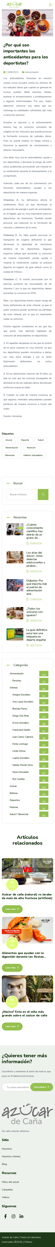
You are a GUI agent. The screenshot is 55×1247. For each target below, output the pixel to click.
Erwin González (28, 723)
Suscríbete (40, 1087)
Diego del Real (28, 716)
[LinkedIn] (21, 1216)
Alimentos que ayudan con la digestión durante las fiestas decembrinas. (23, 956)
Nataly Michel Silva (28, 765)
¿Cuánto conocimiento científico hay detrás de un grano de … (34, 531)
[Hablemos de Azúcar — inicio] (27, 1113)
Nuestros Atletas (11, 1156)
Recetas (28, 681)
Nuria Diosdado (28, 772)
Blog (4, 1164)
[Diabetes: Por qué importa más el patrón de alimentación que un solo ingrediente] (15, 585)
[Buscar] (43, 494)
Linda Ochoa (28, 751)
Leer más (11, 909)
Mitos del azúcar (10, 1182)
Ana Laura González (28, 702)
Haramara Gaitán (28, 730)
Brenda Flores (28, 709)
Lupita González (28, 758)
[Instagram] (13, 1216)
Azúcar (28, 786)
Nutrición (31, 447)
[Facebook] (5, 1216)
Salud (41, 440)
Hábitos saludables (33, 455)
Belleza (27, 793)
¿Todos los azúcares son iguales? (34, 612)
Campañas (7, 1189)
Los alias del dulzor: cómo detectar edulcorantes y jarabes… (35, 559)
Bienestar (10, 455)
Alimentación (11, 447)
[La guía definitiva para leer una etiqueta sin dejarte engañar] (15, 634)
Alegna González (28, 695)
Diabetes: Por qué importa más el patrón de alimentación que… (36, 587)
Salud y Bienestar (27, 815)
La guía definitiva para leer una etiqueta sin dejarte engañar (36, 635)
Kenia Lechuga (28, 744)
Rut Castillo (28, 779)
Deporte (25, 440)
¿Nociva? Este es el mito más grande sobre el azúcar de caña (24, 1013)
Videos (5, 1197)
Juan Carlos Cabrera (28, 737)
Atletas (27, 688)
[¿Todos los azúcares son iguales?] (15, 613)
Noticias (27, 808)
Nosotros (7, 1149)
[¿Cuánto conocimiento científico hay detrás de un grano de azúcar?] (15, 529)
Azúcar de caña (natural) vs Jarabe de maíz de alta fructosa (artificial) (27, 896)
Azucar (8, 440)
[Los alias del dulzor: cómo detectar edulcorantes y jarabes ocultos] (15, 557)
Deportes (27, 801)
